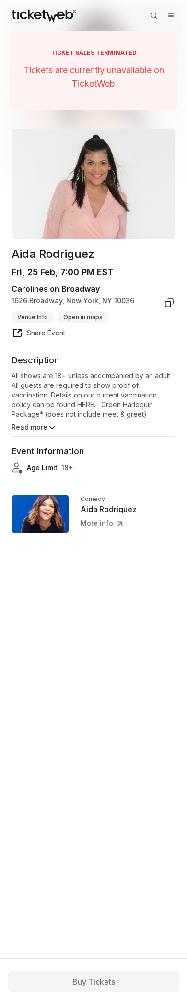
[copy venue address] (169, 302)
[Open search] (153, 15)
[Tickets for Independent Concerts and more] (44, 15)
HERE (85, 404)
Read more (29, 427)
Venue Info (32, 317)
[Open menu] (170, 15)
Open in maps (83, 317)
